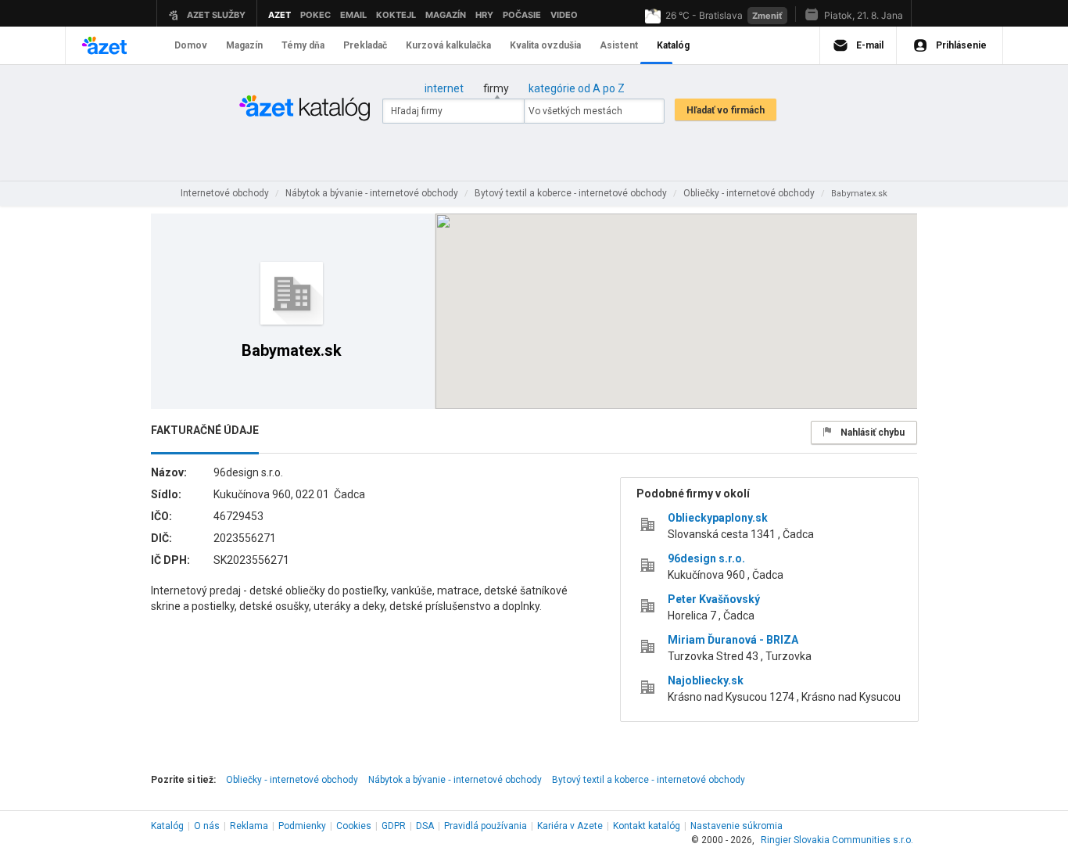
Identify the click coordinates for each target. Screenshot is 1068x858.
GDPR (394, 825)
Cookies (353, 825)
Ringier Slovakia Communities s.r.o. (837, 840)
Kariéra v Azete (570, 825)
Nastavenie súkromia (736, 825)
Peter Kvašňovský (714, 599)
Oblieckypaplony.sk (718, 518)
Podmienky (302, 825)
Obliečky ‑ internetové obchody (292, 779)
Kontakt (646, 825)
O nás (207, 825)
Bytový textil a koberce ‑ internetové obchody (648, 779)
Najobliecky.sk (706, 680)
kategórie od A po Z (577, 88)
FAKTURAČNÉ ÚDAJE (205, 430)
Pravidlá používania (485, 825)
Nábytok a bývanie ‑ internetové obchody (455, 779)
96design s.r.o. (706, 558)
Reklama (249, 825)
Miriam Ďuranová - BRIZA (733, 640)
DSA (425, 825)
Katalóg (167, 825)
